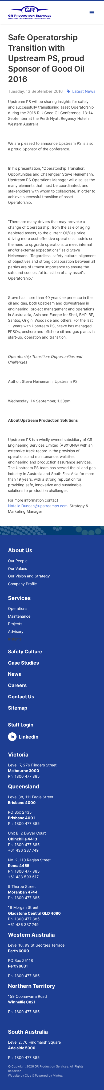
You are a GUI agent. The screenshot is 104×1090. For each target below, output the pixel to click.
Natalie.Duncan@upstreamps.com (37, 505)
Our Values (17, 568)
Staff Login (20, 725)
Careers (17, 685)
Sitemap (17, 708)
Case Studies (23, 663)
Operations (17, 608)
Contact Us (21, 696)
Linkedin (28, 737)
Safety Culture (25, 651)
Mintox (58, 1075)
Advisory (15, 631)
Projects (15, 623)
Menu (92, 12)
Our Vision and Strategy (29, 576)
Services (19, 598)
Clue (28, 1075)
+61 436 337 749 (24, 850)
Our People (17, 560)
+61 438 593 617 (24, 876)
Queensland (23, 786)
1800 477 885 (27, 776)
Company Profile (22, 583)
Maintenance (19, 616)
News (14, 674)
